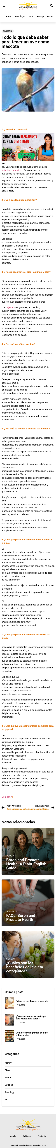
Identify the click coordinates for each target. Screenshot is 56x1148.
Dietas (8, 16)
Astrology (9, 1092)
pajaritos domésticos (12, 170)
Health (8, 1077)
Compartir (7, 797)
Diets (7, 1070)
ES (6, 1099)
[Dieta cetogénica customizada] (28, 160)
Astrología (19, 16)
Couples (9, 1085)
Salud (31, 16)
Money (8, 1063)
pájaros (9, 307)
